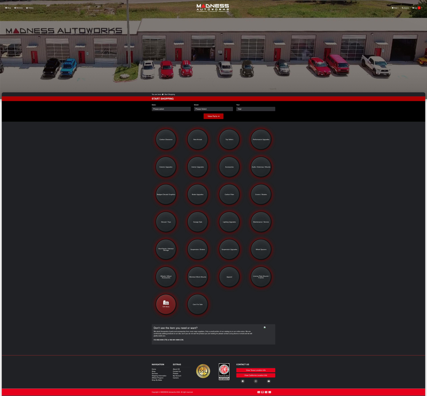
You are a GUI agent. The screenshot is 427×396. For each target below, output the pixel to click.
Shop (9, 8)
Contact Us (177, 371)
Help (395, 8)
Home (154, 369)
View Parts (213, 116)
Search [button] (406, 8)
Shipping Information (159, 376)
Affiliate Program (157, 378)
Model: (196, 105)
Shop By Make (157, 380)
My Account (177, 376)
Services (19, 8)
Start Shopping (169, 94)
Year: (238, 105)
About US (176, 369)
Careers (176, 378)
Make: (154, 105)
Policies (175, 373)
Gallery (30, 8)
